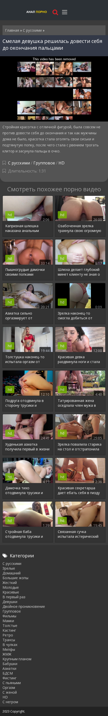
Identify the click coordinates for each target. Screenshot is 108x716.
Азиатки (9, 668)
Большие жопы (15, 577)
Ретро (8, 635)
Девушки (10, 601)
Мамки (8, 620)
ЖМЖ (7, 654)
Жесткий (10, 582)
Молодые (11, 587)
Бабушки (10, 663)
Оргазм (9, 687)
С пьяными (12, 682)
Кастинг (9, 630)
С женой (10, 692)
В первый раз (14, 596)
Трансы (9, 639)
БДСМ (8, 673)
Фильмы (9, 616)
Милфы (9, 649)
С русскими (19, 163)
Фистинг (10, 678)
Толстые (10, 625)
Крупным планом (17, 659)
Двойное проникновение (24, 606)
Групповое (44, 163)
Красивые (11, 592)
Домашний (12, 573)
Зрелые (9, 568)
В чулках (10, 644)
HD (62, 163)
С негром (10, 701)
